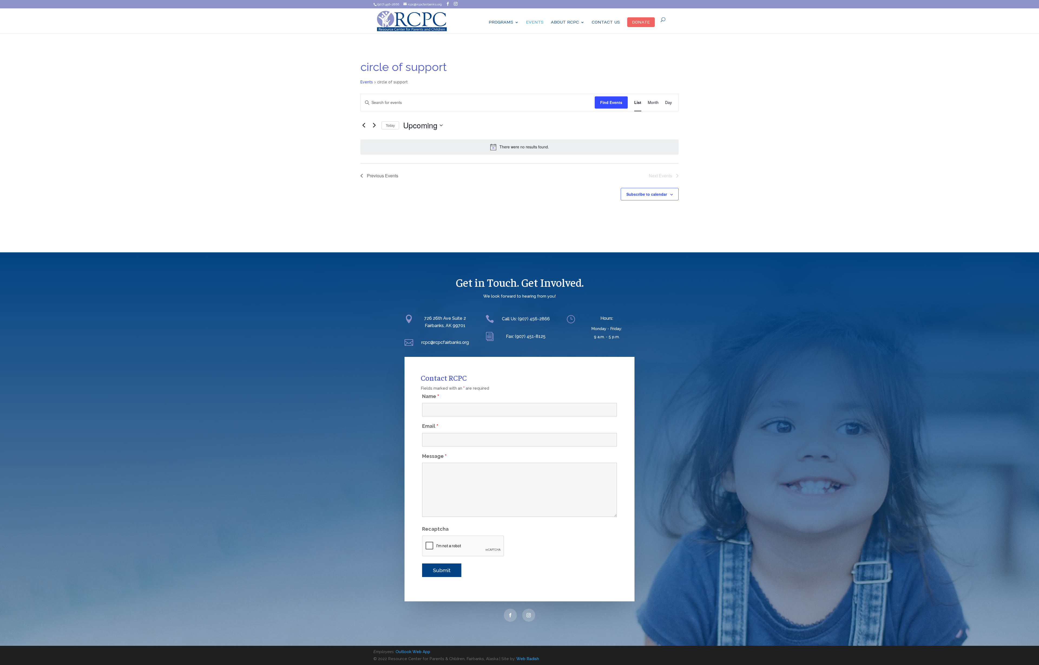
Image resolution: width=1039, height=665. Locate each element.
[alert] (519, 147)
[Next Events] (374, 125)
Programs (501, 22)
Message (434, 456)
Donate (641, 22)
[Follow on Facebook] (510, 615)
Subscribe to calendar (646, 194)
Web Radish (527, 658)
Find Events (611, 102)
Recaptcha (435, 529)
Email (430, 426)
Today (390, 125)
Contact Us (606, 22)
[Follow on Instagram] (528, 615)
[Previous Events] (363, 125)
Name (430, 396)
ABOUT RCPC (565, 22)
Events (535, 22)
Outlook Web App (413, 651)
